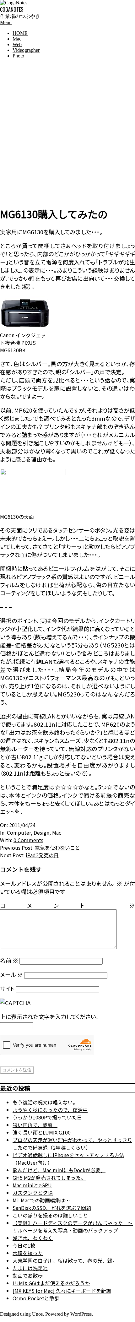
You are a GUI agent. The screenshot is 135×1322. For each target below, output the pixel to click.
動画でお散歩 (28, 1275)
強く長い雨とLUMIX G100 (42, 1132)
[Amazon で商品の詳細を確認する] (25, 327)
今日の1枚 (24, 1245)
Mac (56, 832)
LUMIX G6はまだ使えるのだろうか (51, 1283)
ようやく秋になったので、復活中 (50, 1109)
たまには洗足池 (30, 1268)
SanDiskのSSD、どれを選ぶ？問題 (52, 1207)
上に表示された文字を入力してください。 (49, 1016)
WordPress (81, 1314)
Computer (19, 832)
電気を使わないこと (57, 847)
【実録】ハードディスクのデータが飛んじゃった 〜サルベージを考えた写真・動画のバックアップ (73, 1226)
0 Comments (28, 840)
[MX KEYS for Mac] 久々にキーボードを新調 (62, 1290)
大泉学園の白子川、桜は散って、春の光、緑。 (65, 1260)
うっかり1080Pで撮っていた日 (47, 1117)
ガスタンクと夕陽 (33, 1192)
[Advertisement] (67, 131)
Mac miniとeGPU (32, 1185)
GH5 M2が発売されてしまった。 (49, 1177)
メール (11, 974)
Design (41, 832)
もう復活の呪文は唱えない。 (45, 1102)
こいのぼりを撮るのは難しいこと (50, 1215)
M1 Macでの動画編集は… (41, 1200)
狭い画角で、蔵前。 (35, 1125)
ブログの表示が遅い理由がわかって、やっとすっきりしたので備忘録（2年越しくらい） (72, 1143)
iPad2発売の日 (42, 855)
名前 (9, 960)
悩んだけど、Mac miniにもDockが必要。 (59, 1170)
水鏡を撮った (28, 1253)
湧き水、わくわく (33, 1238)
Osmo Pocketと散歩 (36, 1298)
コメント (67, 905)
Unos (37, 1314)
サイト (7, 988)
